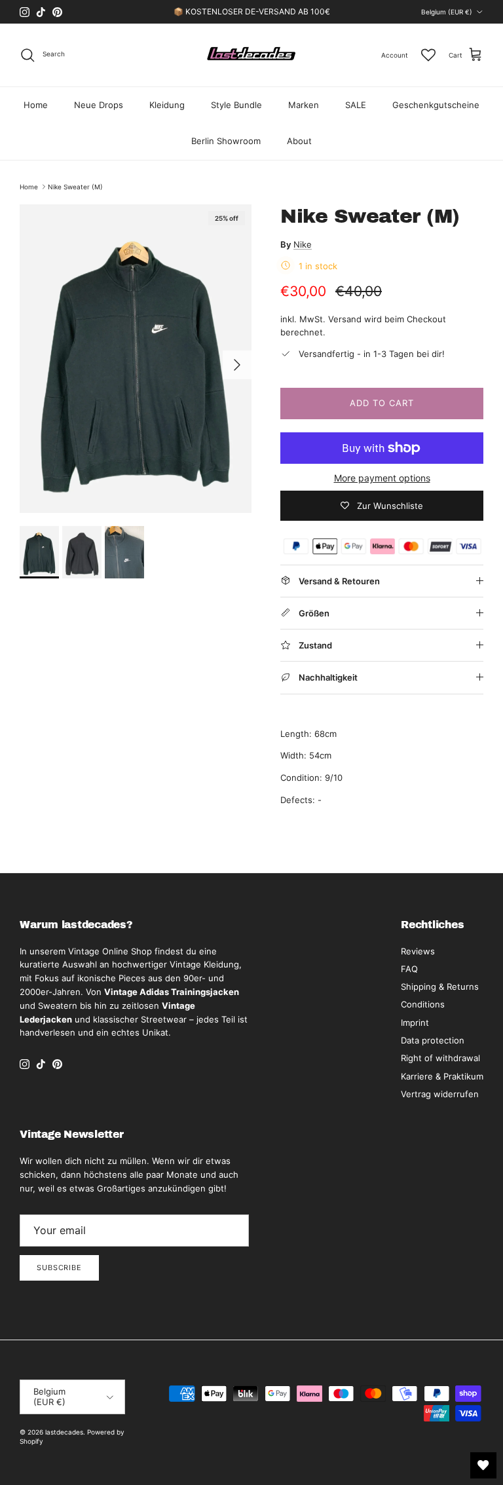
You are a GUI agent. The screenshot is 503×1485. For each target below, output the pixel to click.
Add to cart (382, 403)
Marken (303, 105)
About (299, 141)
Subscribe (59, 1267)
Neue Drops (98, 105)
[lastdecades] (252, 55)
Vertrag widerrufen (440, 1094)
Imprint (415, 1022)
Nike (302, 244)
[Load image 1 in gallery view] (136, 358)
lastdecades (64, 1432)
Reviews (418, 951)
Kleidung (167, 105)
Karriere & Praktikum (442, 1076)
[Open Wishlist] (483, 1465)
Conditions (423, 1004)
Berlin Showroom (226, 141)
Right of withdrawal (440, 1058)
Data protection (432, 1040)
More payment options (382, 478)
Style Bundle (236, 105)
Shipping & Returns (440, 986)
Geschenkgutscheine (435, 105)
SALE (355, 105)
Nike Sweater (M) (75, 187)
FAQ (409, 969)
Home (36, 105)
